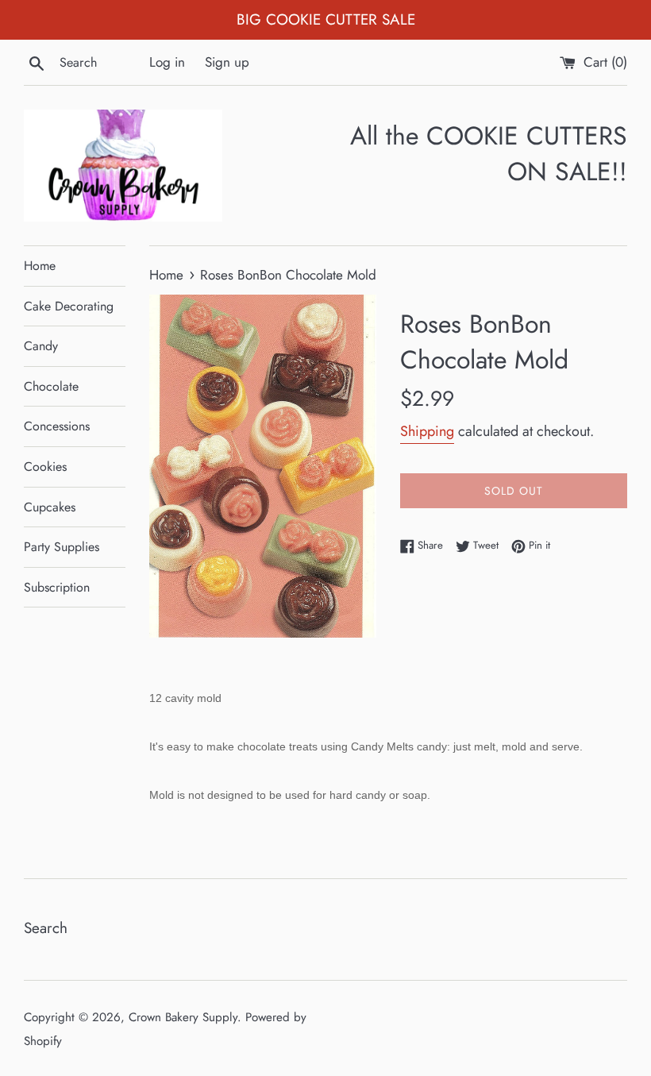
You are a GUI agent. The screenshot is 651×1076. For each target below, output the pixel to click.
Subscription (57, 587)
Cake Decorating (69, 306)
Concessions (57, 426)
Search (45, 928)
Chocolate (51, 386)
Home (40, 265)
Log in (167, 61)
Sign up (227, 61)
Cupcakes (49, 507)
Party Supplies (61, 547)
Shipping (427, 431)
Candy (41, 346)
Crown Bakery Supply (183, 1017)
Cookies (45, 466)
